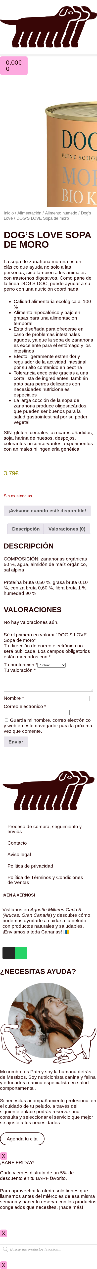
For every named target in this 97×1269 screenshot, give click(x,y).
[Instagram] (8, 953)
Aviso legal (19, 854)
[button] (48, 55)
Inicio (9, 212)
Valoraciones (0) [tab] (66, 529)
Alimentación (29, 212)
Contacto (17, 843)
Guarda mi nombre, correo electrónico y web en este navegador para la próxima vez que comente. (48, 726)
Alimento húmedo (61, 212)
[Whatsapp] (21, 953)
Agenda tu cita (22, 1138)
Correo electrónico (25, 706)
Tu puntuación (20, 664)
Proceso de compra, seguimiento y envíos (44, 829)
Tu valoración (20, 670)
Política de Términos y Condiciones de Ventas (45, 880)
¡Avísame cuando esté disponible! (47, 510)
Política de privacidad (30, 866)
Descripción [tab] (26, 529)
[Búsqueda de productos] (48, 1249)
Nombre (14, 698)
